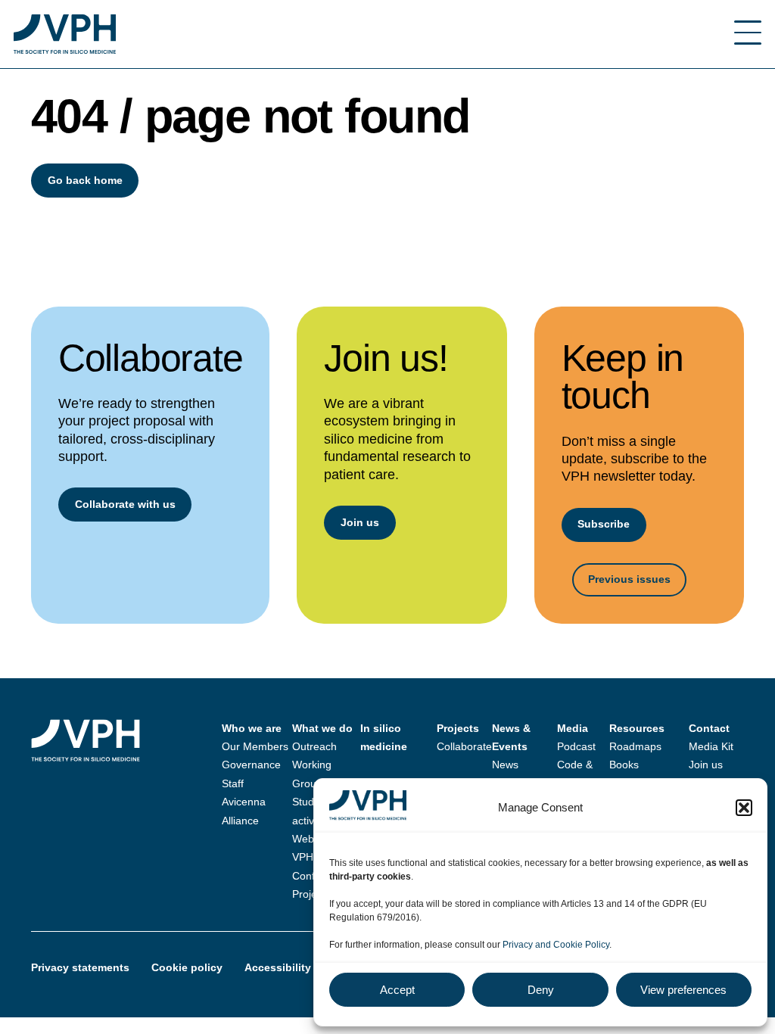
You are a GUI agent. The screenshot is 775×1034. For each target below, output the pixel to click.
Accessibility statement (305, 967)
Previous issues (629, 579)
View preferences (683, 989)
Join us (360, 522)
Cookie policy (187, 967)
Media (572, 728)
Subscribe (603, 524)
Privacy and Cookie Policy (556, 944)
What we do (322, 728)
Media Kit (711, 746)
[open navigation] (747, 34)
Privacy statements (80, 967)
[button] (744, 807)
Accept (397, 989)
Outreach (314, 746)
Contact (709, 728)
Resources (637, 728)
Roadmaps (635, 746)
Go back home (85, 180)
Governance (251, 764)
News (505, 764)
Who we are (252, 728)
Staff (233, 783)
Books (624, 764)
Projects (311, 894)
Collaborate (464, 746)
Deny (541, 989)
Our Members (255, 746)
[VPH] (65, 34)
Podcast (576, 746)
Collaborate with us (125, 504)
